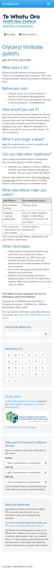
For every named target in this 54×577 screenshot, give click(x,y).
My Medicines (10, 4)
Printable (10, 34)
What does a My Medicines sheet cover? (24, 525)
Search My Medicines (18, 327)
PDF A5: (9, 476)
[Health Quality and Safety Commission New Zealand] (27, 417)
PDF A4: (9, 467)
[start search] (46, 334)
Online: (9, 457)
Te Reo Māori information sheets (20, 401)
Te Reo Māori (13, 396)
